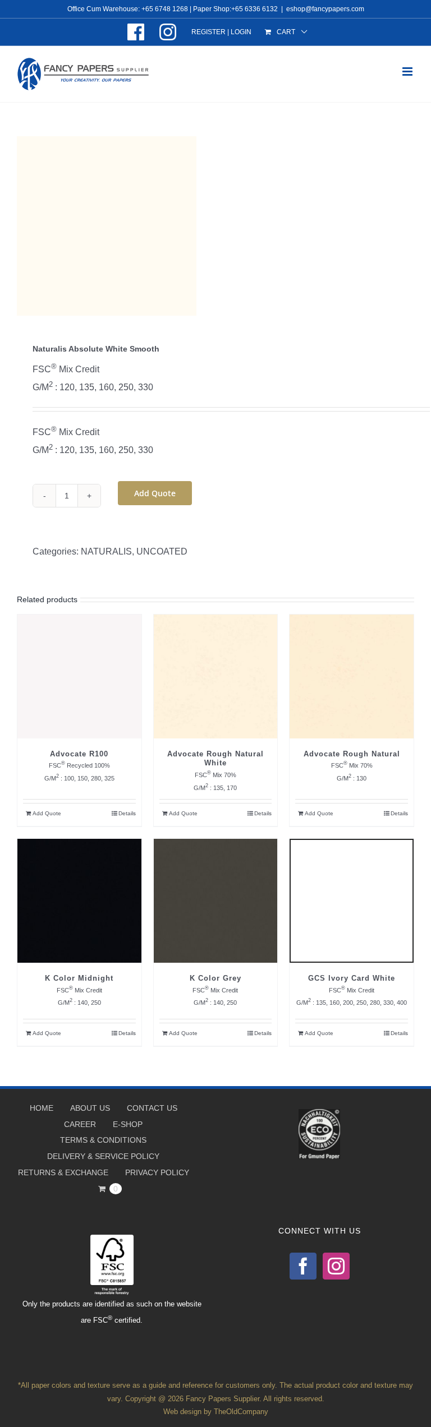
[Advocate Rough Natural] (352, 676)
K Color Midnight (79, 978)
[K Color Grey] (216, 901)
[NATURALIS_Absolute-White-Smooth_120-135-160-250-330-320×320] (215, 226)
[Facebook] (303, 1266)
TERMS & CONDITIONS (103, 1139)
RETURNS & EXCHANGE (63, 1172)
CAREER (80, 1124)
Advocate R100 (79, 754)
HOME (41, 1107)
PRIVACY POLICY (157, 1172)
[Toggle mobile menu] (408, 71)
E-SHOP (128, 1124)
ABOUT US (90, 1107)
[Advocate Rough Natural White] (216, 676)
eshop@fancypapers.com (325, 9)
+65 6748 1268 (164, 9)
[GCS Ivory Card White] (352, 901)
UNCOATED (161, 551)
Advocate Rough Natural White (215, 759)
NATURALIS (106, 551)
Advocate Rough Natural (352, 754)
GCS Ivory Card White (351, 978)
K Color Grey (215, 978)
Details (127, 813)
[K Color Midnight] (79, 901)
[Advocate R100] (79, 676)
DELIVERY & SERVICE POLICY (103, 1156)
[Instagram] (336, 1266)
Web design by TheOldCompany (215, 1411)
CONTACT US (152, 1107)
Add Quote (155, 493)
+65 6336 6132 (254, 9)
